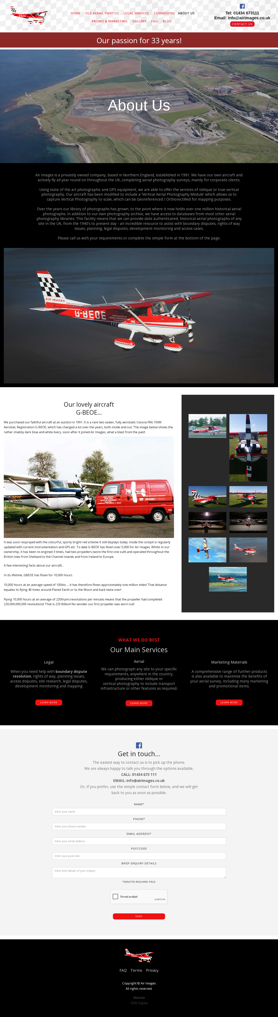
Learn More (48, 702)
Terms (136, 970)
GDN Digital (139, 1003)
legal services (136, 13)
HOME (75, 13)
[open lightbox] (207, 426)
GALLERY (139, 21)
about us (186, 13)
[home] (28, 15)
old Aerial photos (102, 13)
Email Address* (139, 834)
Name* (139, 804)
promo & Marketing (109, 21)
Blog (167, 21)
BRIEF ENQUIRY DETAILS (139, 863)
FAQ (154, 21)
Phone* (139, 819)
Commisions (164, 13)
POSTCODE (139, 848)
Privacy (152, 970)
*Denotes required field (139, 881)
